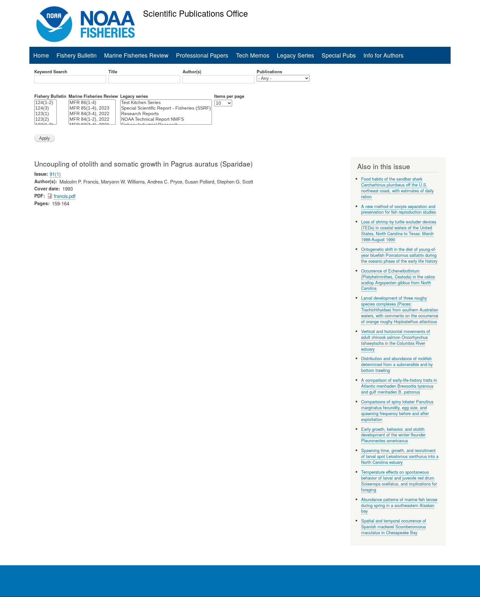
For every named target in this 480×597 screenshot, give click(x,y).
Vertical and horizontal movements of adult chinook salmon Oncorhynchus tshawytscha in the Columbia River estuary (395, 340)
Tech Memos (252, 55)
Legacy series (134, 96)
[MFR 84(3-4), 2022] (92, 113)
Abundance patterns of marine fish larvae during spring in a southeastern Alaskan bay (399, 505)
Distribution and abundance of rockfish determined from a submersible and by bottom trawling (397, 364)
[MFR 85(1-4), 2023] (92, 108)
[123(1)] (45, 113)
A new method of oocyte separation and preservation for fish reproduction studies (398, 209)
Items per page (229, 96)
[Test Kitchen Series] (166, 102)
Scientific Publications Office (195, 13)
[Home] (85, 24)
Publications (269, 72)
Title (112, 72)
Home (41, 55)
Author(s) (192, 72)
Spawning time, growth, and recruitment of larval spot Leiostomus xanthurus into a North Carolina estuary (400, 456)
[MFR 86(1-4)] (92, 102)
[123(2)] (45, 119)
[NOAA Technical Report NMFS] (166, 119)
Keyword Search (50, 72)
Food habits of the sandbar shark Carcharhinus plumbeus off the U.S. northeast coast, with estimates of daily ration (397, 188)
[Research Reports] (166, 113)
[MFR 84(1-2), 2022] (92, 119)
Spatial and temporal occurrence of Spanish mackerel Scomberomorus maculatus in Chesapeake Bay (393, 527)
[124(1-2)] (45, 102)
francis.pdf (64, 195)
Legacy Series (295, 55)
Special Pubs (339, 55)
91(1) (55, 173)
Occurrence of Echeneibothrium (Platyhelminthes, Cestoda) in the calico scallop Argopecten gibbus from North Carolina (398, 279)
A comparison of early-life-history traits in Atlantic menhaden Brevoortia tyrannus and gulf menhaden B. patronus (399, 386)
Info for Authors (383, 55)
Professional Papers (202, 55)
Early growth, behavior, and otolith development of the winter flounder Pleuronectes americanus (393, 435)
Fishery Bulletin (76, 55)
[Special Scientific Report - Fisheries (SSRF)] (166, 108)
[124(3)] (45, 108)
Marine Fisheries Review (136, 55)
